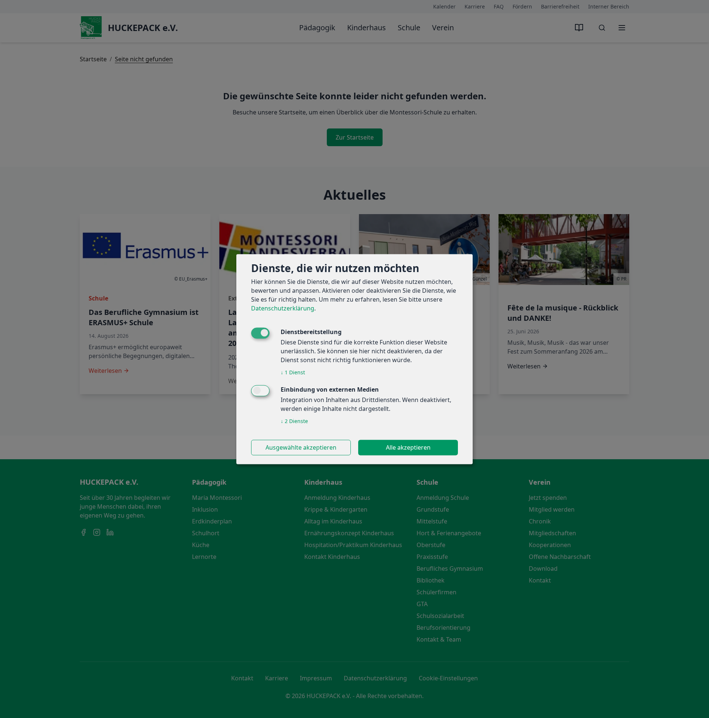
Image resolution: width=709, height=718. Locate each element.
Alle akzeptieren (408, 447)
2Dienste (294, 421)
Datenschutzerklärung (282, 308)
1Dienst (293, 372)
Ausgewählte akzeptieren (301, 447)
